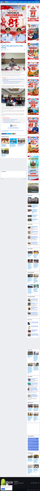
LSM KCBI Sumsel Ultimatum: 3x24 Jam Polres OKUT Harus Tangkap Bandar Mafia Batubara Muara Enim (36, 368)
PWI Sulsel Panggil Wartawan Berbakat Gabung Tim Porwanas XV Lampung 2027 (36, 256)
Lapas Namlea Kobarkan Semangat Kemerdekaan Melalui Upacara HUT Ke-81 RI (34, 232)
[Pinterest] (13, 133)
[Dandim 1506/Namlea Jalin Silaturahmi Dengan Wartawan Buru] (5, 151)
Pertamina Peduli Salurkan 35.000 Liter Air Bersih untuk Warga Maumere (30, 409)
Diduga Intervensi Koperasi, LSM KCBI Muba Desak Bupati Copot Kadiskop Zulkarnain (32, 444)
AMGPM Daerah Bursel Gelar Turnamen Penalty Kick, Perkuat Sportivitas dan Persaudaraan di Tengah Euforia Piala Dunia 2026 (30, 266)
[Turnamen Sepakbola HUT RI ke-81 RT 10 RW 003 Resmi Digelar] (30, 252)
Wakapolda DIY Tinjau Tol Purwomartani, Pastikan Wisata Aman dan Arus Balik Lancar (36, 470)
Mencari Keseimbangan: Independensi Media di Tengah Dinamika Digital (13, 145)
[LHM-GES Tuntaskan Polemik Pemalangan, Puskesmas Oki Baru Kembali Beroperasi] (36, 405)
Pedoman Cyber (6, 0)
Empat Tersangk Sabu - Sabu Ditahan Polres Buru (10, 119)
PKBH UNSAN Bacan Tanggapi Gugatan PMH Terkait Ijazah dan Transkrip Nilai (34, 308)
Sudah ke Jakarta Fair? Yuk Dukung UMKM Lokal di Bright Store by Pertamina (30, 459)
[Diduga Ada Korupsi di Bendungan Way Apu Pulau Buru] (30, 220)
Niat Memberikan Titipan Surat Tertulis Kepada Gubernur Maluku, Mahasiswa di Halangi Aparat (35, 211)
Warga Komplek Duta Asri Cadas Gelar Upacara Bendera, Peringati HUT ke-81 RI (34, 227)
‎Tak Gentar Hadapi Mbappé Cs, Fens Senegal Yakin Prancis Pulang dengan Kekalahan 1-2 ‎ (36, 290)
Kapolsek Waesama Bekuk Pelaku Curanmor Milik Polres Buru (11, 122)
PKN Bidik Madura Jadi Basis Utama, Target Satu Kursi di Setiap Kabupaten (34, 331)
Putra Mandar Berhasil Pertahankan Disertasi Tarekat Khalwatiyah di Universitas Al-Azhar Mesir (30, 280)
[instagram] (37, 483)
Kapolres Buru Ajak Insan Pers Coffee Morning (21, 145)
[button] (36, 2)
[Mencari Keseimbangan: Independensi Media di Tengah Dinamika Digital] (13, 141)
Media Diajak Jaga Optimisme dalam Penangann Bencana (4, 145)
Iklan (3, 0)
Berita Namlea (22, 130)
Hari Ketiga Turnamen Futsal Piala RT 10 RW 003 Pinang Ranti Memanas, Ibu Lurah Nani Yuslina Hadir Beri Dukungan (36, 265)
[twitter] (33, 483)
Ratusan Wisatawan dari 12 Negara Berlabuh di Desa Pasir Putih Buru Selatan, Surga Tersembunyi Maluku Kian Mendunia (30, 290)
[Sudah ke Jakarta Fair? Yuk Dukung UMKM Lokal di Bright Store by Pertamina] (30, 456)
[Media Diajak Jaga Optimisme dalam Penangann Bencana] (5, 141)
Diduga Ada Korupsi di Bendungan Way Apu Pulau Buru (35, 220)
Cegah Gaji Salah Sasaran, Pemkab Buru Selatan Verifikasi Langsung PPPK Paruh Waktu (35, 205)
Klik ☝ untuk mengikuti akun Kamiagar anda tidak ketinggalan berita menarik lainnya (13, 127)
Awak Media (4, 130)
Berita (7, 130)
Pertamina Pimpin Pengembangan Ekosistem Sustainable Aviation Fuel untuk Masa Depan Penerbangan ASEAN (36, 280)
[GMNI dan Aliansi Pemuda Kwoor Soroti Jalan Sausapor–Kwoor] (30, 216)
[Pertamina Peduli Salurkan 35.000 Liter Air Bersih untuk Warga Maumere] (30, 405)
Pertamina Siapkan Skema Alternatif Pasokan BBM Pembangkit (12, 81)
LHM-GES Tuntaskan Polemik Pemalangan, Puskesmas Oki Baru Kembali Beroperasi (36, 409)
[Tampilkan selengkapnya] (16, 133)
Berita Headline (10, 130)
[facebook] (32, 483)
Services (17, 0)
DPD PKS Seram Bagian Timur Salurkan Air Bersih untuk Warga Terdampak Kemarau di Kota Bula (35, 334)
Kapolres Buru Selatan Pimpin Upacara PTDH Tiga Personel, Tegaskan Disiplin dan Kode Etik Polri (33, 200)
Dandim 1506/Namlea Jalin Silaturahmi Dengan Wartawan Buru (4, 155)
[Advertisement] (2, 14)
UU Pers (15, 0)
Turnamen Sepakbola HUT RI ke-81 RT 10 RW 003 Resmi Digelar (30, 255)
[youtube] (35, 483)
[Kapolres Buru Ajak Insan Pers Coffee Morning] (21, 141)
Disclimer (10, 0)
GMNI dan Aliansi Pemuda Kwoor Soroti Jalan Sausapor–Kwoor (35, 216)
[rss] (38, 483)
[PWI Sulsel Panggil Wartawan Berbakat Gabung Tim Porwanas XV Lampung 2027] (36, 252)
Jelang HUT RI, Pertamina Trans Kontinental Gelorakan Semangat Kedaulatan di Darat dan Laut (34, 243)
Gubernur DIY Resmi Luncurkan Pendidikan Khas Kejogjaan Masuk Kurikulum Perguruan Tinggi (33, 441)
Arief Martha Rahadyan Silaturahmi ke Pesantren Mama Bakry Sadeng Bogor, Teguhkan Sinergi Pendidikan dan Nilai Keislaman (30, 470)
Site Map (12, 0)
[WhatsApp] (11, 133)
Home (1, 0)
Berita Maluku (18, 130)
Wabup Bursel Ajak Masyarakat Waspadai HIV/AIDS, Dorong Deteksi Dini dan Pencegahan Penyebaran (30, 418)
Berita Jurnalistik (14, 130)
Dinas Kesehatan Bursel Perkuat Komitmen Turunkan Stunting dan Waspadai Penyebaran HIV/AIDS (36, 418)
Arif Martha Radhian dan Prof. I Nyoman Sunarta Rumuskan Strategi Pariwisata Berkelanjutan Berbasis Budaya (36, 460)
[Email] (15, 133)
